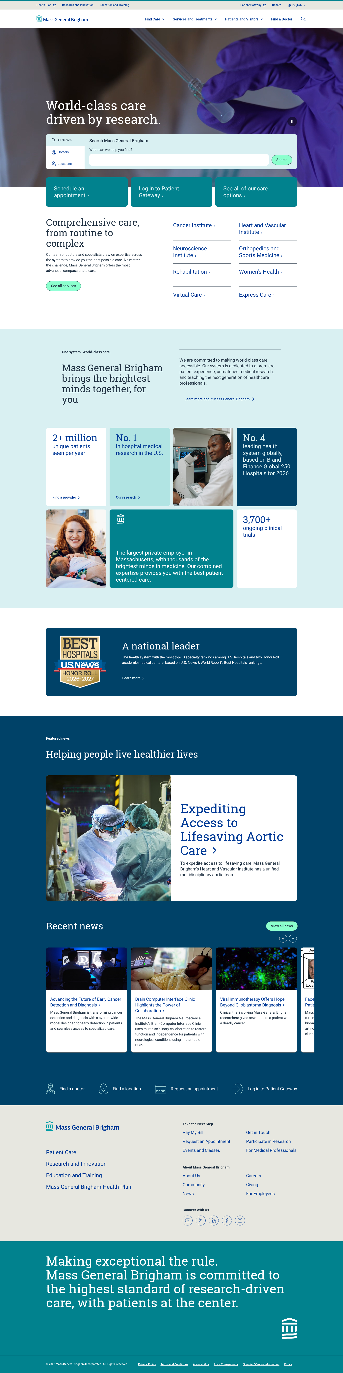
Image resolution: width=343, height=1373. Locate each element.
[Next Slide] (293, 939)
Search (281, 160)
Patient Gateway (250, 5)
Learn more (131, 678)
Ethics (288, 1364)
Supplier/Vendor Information (261, 1364)
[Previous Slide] (283, 939)
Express (255, 294)
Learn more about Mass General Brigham (217, 399)
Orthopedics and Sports (259, 252)
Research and (76, 1164)
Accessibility (201, 1364)
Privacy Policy (147, 1364)
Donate (276, 5)
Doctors (63, 152)
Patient (61, 1152)
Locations (65, 164)
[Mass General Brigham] (62, 18)
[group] (86, 1000)
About (191, 1175)
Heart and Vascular (262, 228)
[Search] (303, 19)
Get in (258, 1132)
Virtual (187, 294)
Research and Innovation (77, 5)
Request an (206, 1141)
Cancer (192, 225)
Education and (74, 1175)
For (260, 1193)
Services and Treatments (192, 19)
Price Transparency (226, 1364)
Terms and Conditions (174, 1364)
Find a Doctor (281, 19)
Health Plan (44, 5)
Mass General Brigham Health (88, 1187)
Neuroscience (190, 252)
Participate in (268, 1141)
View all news (282, 926)
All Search (65, 140)
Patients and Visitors (241, 19)
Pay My (193, 1132)
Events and (201, 1150)
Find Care (152, 19)
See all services (63, 286)
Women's (259, 271)
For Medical (271, 1150)
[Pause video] (292, 121)
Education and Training (114, 5)
